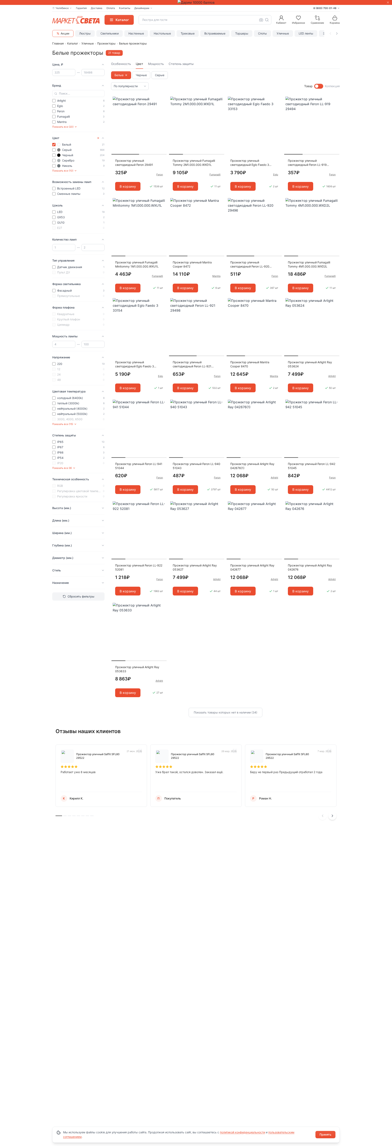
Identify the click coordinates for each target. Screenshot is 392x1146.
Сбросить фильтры (81, 596)
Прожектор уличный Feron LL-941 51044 (138, 466)
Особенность (121, 64)
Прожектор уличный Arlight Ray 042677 (252, 567)
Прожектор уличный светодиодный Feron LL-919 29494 (307, 163)
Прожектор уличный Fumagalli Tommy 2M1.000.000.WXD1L (194, 162)
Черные (141, 75)
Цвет (139, 64)
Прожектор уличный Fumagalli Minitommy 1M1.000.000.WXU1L (137, 264)
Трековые (188, 33)
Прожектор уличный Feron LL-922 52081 (138, 567)
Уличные (283, 33)
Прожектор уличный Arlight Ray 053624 (310, 364)
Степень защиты (181, 64)
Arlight (332, 376)
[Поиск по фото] (261, 20)
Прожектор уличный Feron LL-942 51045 (311, 466)
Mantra (216, 276)
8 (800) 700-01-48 (324, 8)
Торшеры (241, 33)
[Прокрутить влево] (330, 33)
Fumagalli (214, 174)
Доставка (96, 8)
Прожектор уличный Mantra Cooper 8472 (192, 264)
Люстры (85, 33)
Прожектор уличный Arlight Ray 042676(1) (252, 466)
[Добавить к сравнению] (162, 107)
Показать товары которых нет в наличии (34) (225, 712)
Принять (325, 1134)
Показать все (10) (62, 170)
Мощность (156, 64)
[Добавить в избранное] (162, 100)
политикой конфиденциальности (242, 1132)
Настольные (162, 33)
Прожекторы (106, 43)
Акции (65, 33)
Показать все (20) (63, 126)
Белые (119, 75)
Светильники (109, 33)
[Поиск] (267, 20)
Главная (58, 43)
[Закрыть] (387, 2)
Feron (159, 174)
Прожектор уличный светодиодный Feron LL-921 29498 (192, 364)
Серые (159, 75)
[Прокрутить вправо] (337, 33)
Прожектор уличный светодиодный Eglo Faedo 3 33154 (134, 364)
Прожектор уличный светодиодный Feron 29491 (134, 162)
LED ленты (306, 33)
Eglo (275, 174)
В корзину (128, 186)
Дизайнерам (141, 8)
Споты (262, 33)
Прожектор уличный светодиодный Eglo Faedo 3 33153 (249, 163)
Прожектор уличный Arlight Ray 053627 (195, 567)
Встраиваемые (214, 33)
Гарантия (81, 8)
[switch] (318, 86)
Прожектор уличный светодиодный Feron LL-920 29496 (249, 265)
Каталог (72, 43)
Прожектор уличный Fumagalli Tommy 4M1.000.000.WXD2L (309, 264)
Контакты (124, 8)
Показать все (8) (62, 467)
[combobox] (205, 20)
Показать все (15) (62, 424)
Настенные (136, 33)
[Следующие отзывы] (332, 816)
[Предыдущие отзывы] (322, 816)
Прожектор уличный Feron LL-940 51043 (196, 466)
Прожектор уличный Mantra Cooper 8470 (249, 364)
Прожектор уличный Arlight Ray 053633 (137, 669)
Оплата (110, 8)
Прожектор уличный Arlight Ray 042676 (310, 567)
